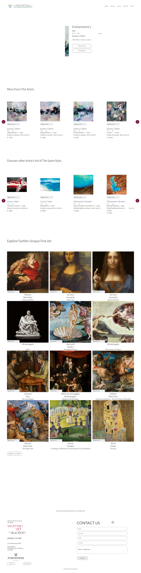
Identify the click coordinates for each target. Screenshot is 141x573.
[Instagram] (112, 522)
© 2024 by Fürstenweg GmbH (70, 569)
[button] (125, 6)
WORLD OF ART (14, 538)
